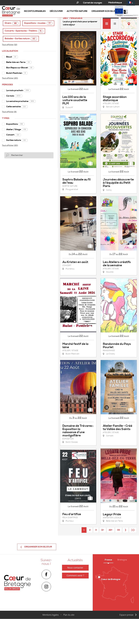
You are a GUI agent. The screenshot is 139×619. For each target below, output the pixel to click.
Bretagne (122, 559)
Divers (11, 23)
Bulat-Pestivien (16, 73)
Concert (12, 134)
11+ (102, 530)
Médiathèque (115, 2)
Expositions (14, 124)
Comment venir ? (75, 575)
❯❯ (133, 530)
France (108, 559)
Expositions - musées (37, 23)
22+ (110, 530)
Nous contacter (75, 567)
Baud (11, 56)
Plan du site (68, 614)
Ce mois (13, 95)
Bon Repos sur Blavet (19, 67)
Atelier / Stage (16, 129)
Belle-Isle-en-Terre (18, 62)
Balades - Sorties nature (20, 38)
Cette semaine (16, 106)
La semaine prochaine (20, 101)
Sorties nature (16, 140)
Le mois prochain (17, 90)
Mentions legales (50, 614)
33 (118, 530)
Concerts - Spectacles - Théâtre (23, 30)
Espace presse (126, 614)
